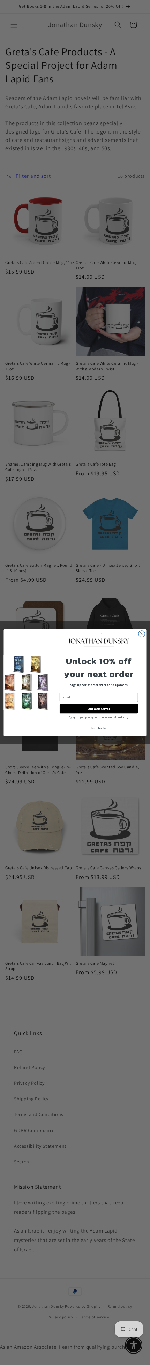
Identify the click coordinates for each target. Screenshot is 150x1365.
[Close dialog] (141, 633)
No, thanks (98, 728)
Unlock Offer (98, 708)
